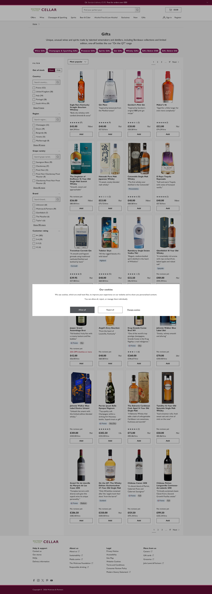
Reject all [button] (110, 310)
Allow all (82, 310)
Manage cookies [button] (133, 310)
